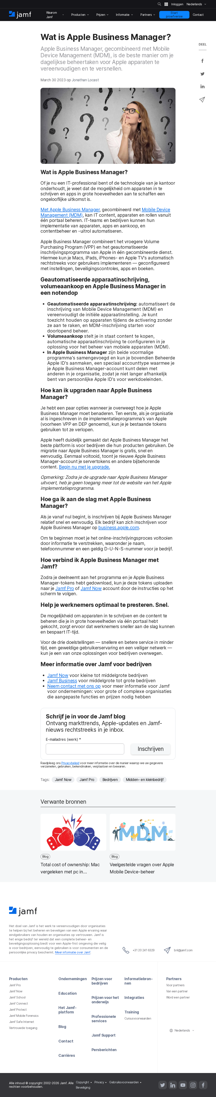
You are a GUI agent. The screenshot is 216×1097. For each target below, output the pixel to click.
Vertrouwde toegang (23, 1028)
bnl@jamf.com (183, 950)
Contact (65, 1041)
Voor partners (175, 985)
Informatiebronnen (138, 981)
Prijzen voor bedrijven (102, 981)
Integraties (134, 997)
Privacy (99, 1082)
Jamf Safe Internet (21, 1022)
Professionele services (104, 1018)
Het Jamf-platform (67, 1009)
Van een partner (177, 991)
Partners (173, 979)
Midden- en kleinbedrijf (145, 779)
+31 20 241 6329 (144, 950)
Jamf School (17, 997)
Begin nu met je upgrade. (84, 467)
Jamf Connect (18, 1003)
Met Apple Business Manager (70, 209)
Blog (62, 1026)
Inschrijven (150, 749)
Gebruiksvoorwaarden (124, 1082)
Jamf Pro (64, 588)
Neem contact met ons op (74, 686)
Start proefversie (174, 14)
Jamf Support (104, 1035)
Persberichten (104, 1050)
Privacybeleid (70, 763)
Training (131, 1012)
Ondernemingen (72, 979)
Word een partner (178, 997)
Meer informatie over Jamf (72, 952)
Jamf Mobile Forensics (24, 1015)
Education (67, 993)
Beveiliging (83, 1087)
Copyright (82, 1082)
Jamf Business (62, 680)
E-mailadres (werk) (63, 739)
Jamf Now (91, 588)
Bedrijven (110, 779)
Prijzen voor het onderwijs (105, 999)
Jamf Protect (18, 1009)
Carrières (66, 1055)
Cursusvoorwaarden (137, 1018)
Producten (18, 979)
